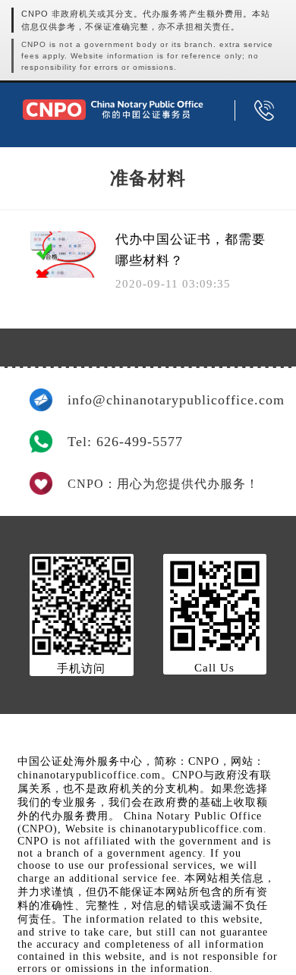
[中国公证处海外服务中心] (112, 109)
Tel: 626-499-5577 (125, 441)
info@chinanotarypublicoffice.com (167, 399)
